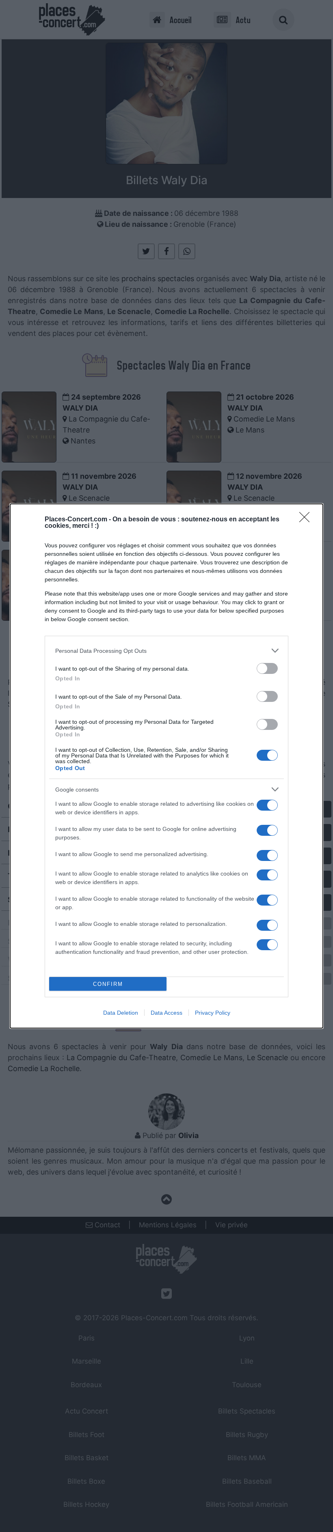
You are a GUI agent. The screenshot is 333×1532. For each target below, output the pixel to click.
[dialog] (166, 766)
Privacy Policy (212, 1012)
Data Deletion (120, 1012)
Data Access (166, 1012)
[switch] (267, 668)
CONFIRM (108, 984)
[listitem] (166, 650)
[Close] (307, 519)
